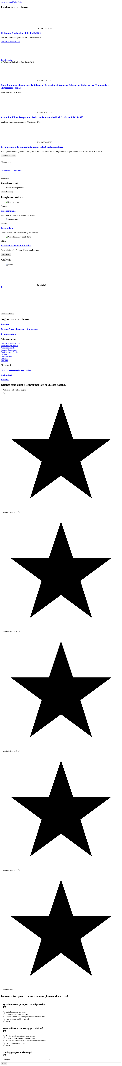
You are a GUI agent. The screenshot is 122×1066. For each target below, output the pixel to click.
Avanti (4, 1064)
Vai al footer (17, 2)
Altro (8, 1021)
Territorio (4, 287)
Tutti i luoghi (6, 254)
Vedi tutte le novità (8, 156)
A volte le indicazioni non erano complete (21, 1038)
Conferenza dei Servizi (9, 352)
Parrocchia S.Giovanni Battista (16, 245)
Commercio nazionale (9, 350)
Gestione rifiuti (6, 356)
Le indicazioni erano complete (17, 1014)
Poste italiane (7, 228)
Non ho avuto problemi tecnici (17, 1019)
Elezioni (4, 354)
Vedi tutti (4, 361)
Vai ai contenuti (7, 2)
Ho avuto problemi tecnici (15, 1043)
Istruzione (4, 359)
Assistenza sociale (8, 348)
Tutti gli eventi (7, 192)
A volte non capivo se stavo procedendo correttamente (26, 1041)
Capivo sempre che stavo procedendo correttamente (25, 1017)
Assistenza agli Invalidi (9, 346)
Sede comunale (8, 211)
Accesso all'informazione (10, 42)
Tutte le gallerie (7, 314)
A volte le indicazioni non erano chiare (20, 1036)
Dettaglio (6, 1060)
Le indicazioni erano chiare (16, 1012)
